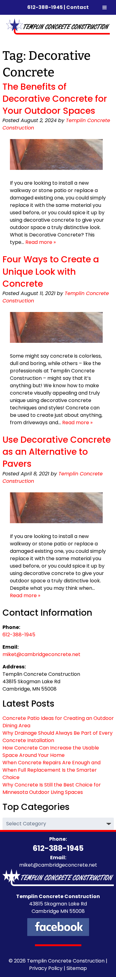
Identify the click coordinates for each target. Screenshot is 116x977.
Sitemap (77, 968)
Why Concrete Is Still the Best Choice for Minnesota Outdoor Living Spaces (51, 788)
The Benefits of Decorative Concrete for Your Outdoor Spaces (54, 99)
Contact (77, 7)
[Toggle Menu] (104, 7)
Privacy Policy (45, 968)
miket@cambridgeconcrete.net (41, 654)
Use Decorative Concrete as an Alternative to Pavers (56, 452)
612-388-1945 (45, 7)
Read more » (40, 242)
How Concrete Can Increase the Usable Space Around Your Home (50, 751)
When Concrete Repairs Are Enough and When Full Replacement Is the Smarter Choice (51, 770)
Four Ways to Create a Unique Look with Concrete (50, 271)
